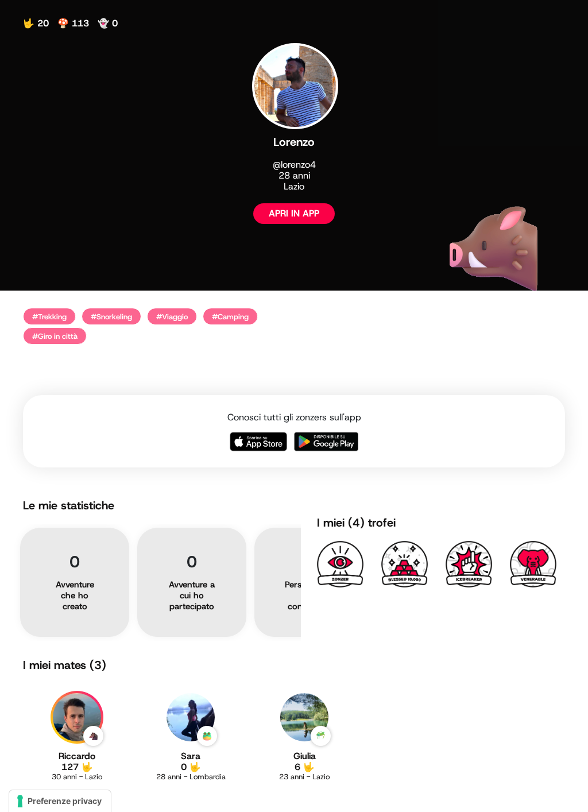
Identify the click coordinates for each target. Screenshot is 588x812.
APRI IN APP (294, 213)
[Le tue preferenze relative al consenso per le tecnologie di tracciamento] (60, 801)
